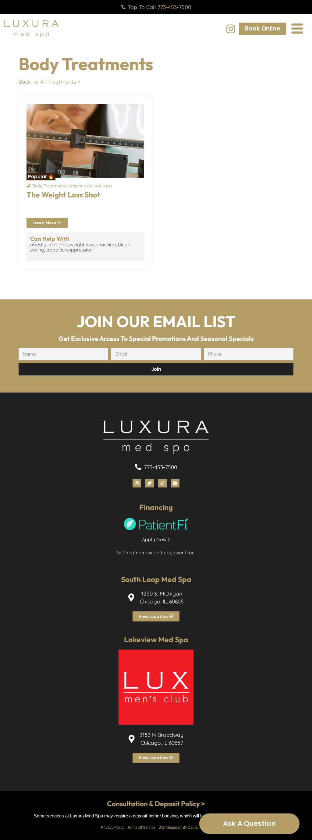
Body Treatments (49, 186)
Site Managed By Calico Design (184, 827)
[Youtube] (175, 483)
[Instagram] (231, 29)
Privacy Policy (112, 827)
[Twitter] (149, 483)
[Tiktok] (162, 483)
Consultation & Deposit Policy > (156, 803)
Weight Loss (80, 186)
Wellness (103, 186)
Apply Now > (156, 539)
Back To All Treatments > (49, 81)
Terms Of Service (141, 827)
